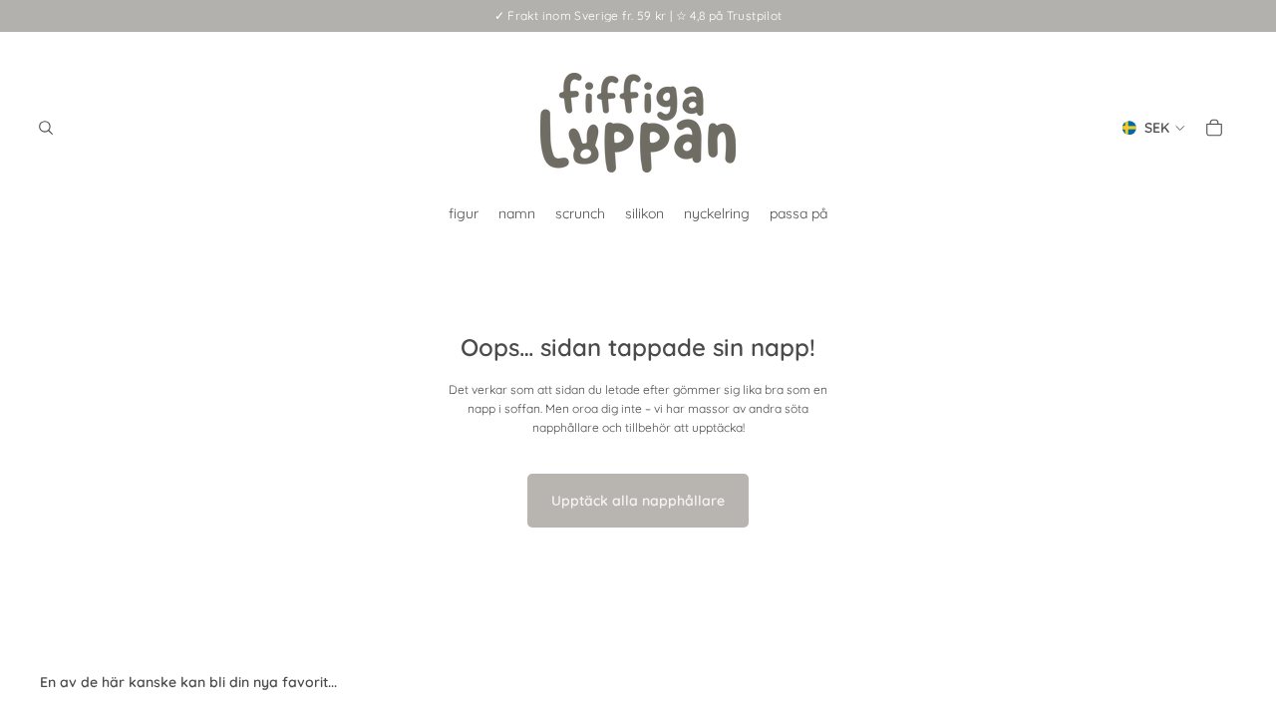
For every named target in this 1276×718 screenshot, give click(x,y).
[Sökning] (46, 128)
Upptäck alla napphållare (638, 501)
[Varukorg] (1214, 128)
